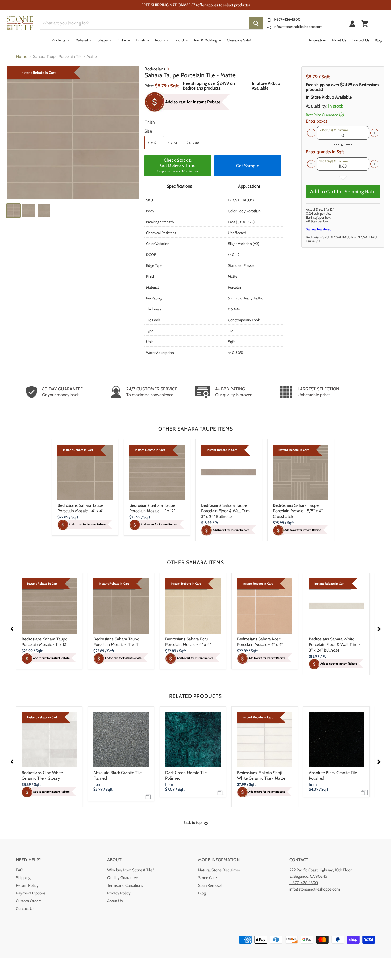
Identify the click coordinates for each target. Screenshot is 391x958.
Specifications (179, 186)
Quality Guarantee (122, 877)
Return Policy (27, 885)
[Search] (256, 23)
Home (21, 56)
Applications (249, 186)
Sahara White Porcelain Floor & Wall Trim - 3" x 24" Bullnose (334, 644)
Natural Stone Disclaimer (219, 870)
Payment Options (30, 893)
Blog (202, 893)
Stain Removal (210, 885)
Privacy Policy (119, 893)
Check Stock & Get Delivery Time (178, 165)
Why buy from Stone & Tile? (130, 870)
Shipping (23, 877)
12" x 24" (172, 143)
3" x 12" (152, 143)
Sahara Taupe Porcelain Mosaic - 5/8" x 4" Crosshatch (298, 511)
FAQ (19, 870)
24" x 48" (193, 143)
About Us (115, 900)
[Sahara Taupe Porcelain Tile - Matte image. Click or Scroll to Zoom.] (73, 132)
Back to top (192, 822)
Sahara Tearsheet (318, 229)
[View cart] (364, 23)
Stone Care (207, 877)
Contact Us (25, 908)
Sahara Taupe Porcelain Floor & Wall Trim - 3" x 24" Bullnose (227, 511)
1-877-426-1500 (287, 19)
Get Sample (247, 165)
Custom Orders (28, 900)
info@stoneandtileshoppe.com (298, 26)
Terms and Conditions (125, 885)
